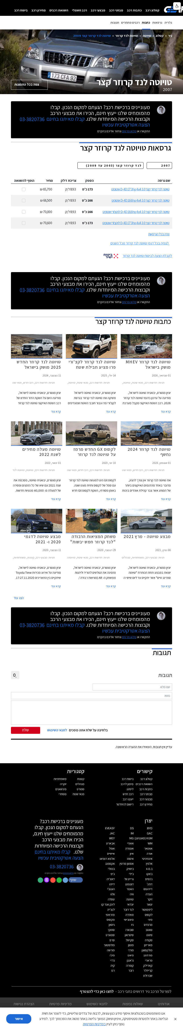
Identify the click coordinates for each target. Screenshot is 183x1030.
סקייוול (130, 940)
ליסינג (130, 789)
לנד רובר (128, 910)
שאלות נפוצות (132, 1003)
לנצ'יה (111, 910)
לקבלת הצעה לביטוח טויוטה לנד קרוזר (147, 255)
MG (131, 838)
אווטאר (148, 848)
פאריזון (148, 945)
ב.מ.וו (149, 869)
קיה (112, 966)
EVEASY (110, 828)
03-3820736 (32, 119)
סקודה (148, 940)
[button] (76, 879)
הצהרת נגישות (23, 1003)
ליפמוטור (147, 910)
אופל (112, 848)
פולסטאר (109, 945)
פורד (131, 950)
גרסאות (157, 23)
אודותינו (164, 1003)
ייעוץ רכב (128, 799)
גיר (170, 35)
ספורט (80, 789)
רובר (131, 970)
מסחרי (63, 794)
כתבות (146, 23)
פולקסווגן (147, 950)
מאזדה (129, 915)
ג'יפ (112, 874)
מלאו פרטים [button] (68, 873)
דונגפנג (129, 884)
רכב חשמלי (79, 10)
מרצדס (148, 925)
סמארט (110, 935)
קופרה (130, 966)
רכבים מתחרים (130, 23)
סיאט (149, 935)
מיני (150, 920)
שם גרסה (164, 180)
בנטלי (111, 869)
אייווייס (111, 854)
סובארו (130, 930)
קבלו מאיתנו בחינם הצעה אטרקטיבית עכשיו (59, 854)
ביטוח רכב (21, 10)
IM (132, 833)
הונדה (149, 894)
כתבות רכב (134, 10)
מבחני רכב (116, 10)
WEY (112, 838)
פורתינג (147, 955)
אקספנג (110, 864)
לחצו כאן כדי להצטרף (97, 991)
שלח (25, 729)
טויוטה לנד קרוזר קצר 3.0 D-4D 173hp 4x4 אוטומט (140, 189)
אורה (149, 854)
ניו (132, 925)
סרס (112, 940)
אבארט (110, 843)
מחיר (49, 180)
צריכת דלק (69, 180)
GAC (149, 833)
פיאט (131, 955)
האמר (130, 889)
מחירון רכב (38, 10)
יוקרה (63, 784)
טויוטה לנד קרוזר (126, 35)
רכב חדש (128, 794)
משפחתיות (60, 779)
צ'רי (112, 960)
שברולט (147, 976)
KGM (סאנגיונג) (143, 838)
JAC (112, 833)
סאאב (149, 930)
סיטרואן (129, 935)
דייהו (112, 884)
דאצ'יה (111, 879)
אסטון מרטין (127, 864)
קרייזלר (147, 970)
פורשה (111, 950)
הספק (89, 180)
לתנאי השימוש (97, 1003)
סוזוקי (111, 930)
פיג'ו (112, 955)
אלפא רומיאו (107, 859)
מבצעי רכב (98, 10)
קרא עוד (166, 412)
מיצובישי (129, 920)
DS (132, 828)
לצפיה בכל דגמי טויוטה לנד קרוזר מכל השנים (139, 243)
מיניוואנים (61, 789)
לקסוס (148, 915)
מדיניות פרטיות (60, 1003)
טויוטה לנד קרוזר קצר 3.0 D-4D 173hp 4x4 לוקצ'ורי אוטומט (135, 223)
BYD (149, 828)
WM (150, 843)
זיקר (149, 899)
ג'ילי (131, 874)
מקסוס (111, 920)
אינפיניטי (147, 859)
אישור (19, 1018)
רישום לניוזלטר (124, 804)
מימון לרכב (127, 784)
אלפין (149, 864)
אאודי (130, 843)
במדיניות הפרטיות (94, 1024)
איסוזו (130, 859)
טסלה (111, 899)
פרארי (148, 960)
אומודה (129, 848)
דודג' (149, 884)
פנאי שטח (78, 794)
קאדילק (147, 966)
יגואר (149, 904)
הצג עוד (19, 598)
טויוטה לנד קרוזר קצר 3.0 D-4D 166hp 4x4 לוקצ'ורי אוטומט (136, 211)
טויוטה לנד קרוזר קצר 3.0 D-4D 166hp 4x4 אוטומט (140, 200)
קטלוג (160, 35)
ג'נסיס (148, 879)
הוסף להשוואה (24, 180)
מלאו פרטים (129, 131)
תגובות (114, 23)
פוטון (131, 945)
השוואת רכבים (59, 10)
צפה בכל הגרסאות (158, 234)
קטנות (80, 779)
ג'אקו (149, 874)
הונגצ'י (111, 889)
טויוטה (147, 35)
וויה (132, 894)
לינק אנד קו (108, 904)
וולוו (112, 894)
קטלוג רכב (152, 10)
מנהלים (79, 784)
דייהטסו (147, 889)
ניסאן (112, 925)
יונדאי (130, 904)
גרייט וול (129, 879)
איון (132, 854)
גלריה (168, 23)
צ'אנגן (130, 960)
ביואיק (130, 869)
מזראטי (110, 915)
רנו (113, 970)
